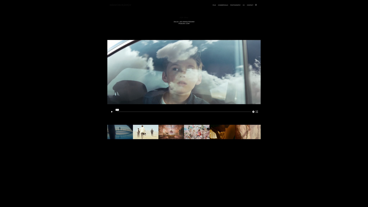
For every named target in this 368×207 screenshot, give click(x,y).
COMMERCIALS (223, 5)
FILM (214, 5)
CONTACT (250, 5)
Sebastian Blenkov (120, 5)
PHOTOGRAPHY (235, 5)
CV (244, 5)
